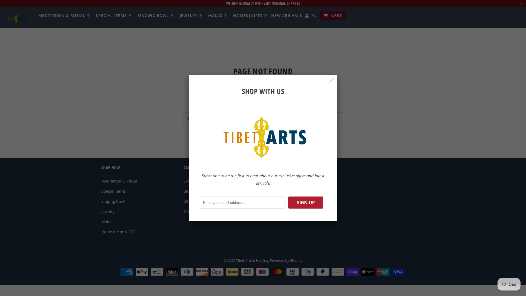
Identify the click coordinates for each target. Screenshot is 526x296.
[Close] (331, 81)
